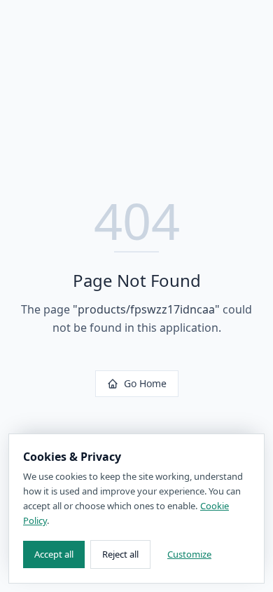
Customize (189, 554)
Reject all (120, 554)
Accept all (54, 554)
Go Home (145, 383)
